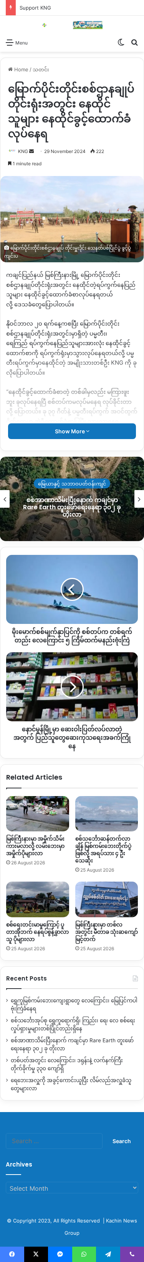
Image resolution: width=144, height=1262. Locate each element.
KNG (23, 151)
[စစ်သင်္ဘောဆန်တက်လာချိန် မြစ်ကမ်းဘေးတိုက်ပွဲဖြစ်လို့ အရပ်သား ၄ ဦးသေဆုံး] (106, 813)
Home (20, 69)
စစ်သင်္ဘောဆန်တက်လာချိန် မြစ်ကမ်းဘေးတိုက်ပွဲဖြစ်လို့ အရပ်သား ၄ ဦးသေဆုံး (103, 849)
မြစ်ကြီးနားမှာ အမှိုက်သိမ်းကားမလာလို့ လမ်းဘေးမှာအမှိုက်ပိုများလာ (35, 846)
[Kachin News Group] (72, 25)
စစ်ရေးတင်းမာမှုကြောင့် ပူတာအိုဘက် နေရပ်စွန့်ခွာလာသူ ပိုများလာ (37, 932)
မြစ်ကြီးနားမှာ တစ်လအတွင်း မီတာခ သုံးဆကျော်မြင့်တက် (106, 932)
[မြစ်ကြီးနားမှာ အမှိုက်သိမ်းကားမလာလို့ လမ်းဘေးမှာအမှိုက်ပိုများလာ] (37, 813)
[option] (72, 499)
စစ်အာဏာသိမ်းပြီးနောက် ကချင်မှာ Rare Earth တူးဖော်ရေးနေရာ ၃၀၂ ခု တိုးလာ (72, 506)
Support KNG (35, 8)
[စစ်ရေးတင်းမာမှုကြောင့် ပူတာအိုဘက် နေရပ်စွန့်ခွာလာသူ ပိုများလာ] (37, 899)
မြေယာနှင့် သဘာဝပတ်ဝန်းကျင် (72, 483)
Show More (70, 431)
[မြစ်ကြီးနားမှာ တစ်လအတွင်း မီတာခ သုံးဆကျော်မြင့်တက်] (106, 899)
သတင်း (41, 69)
